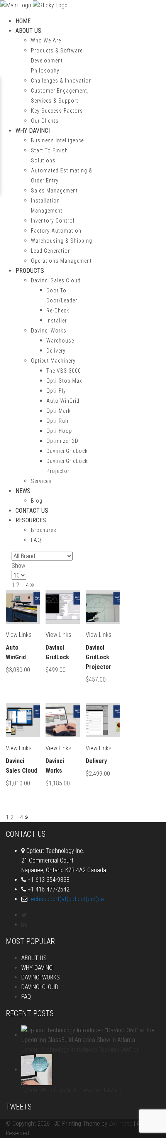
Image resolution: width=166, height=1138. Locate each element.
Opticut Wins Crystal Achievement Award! (72, 1090)
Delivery (96, 761)
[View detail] (23, 607)
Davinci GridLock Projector (98, 657)
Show (18, 565)
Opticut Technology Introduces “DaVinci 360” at (80, 1049)
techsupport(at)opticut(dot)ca (66, 899)
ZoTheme (120, 1123)
